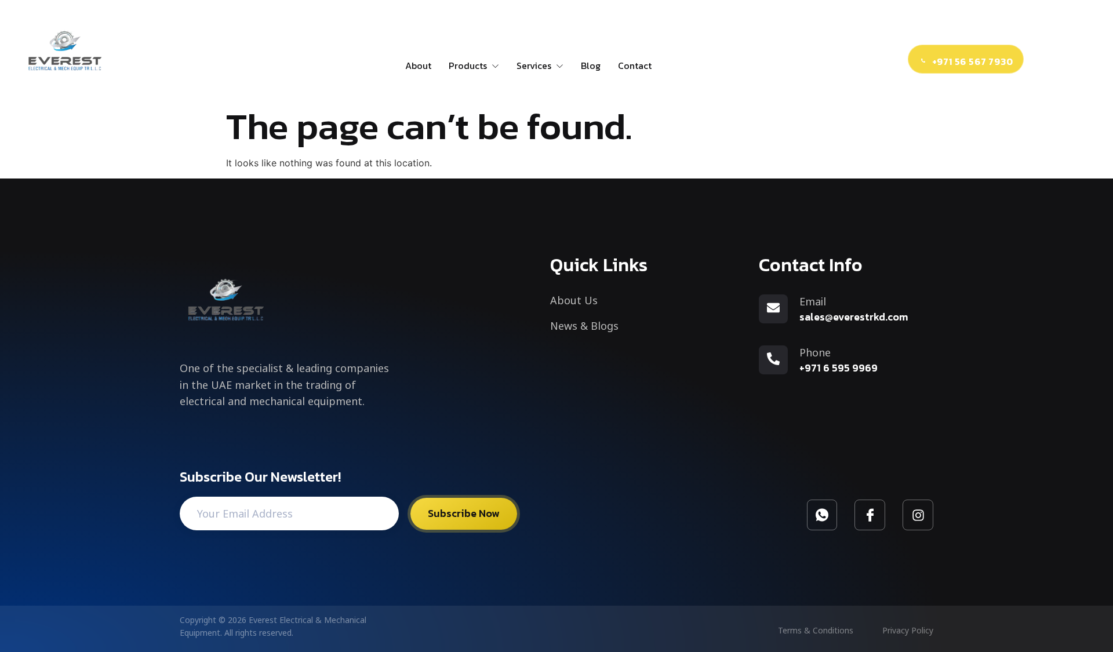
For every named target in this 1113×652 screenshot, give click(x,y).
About (418, 65)
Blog (591, 65)
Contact (635, 65)
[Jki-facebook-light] (869, 515)
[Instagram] (918, 515)
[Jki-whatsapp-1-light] (822, 515)
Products (468, 65)
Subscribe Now (464, 513)
